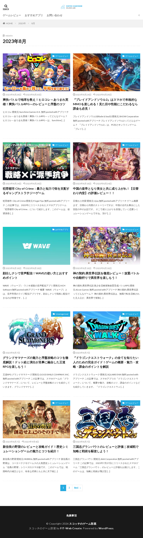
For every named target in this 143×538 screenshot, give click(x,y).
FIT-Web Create (71, 528)
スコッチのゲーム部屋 (82, 523)
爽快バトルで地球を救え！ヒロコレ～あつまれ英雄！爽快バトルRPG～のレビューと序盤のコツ (35, 102)
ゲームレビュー (12, 15)
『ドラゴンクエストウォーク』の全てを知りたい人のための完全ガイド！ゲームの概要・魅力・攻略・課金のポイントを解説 (106, 362)
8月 (33, 23)
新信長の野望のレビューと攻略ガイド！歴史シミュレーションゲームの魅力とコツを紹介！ (35, 449)
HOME (9, 23)
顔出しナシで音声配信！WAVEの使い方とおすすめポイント (35, 275)
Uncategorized (62, 314)
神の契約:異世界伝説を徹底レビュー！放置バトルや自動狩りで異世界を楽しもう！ (106, 275)
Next (76, 487)
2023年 (22, 23)
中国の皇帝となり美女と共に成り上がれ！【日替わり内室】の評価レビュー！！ (106, 191)
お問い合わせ (54, 15)
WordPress (106, 528)
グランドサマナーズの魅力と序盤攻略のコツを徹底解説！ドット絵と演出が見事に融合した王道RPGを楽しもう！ (35, 362)
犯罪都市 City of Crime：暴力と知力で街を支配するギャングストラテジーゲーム (36, 191)
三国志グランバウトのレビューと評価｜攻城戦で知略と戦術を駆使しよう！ (106, 449)
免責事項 (71, 515)
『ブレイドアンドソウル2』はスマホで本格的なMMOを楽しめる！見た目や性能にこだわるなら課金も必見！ (105, 104)
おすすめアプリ (34, 15)
